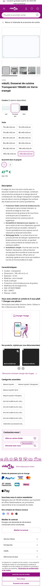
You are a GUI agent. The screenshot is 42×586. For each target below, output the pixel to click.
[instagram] (8, 514)
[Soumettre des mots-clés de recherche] (37, 14)
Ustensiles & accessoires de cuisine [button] (14, 424)
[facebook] (4, 514)
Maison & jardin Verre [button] (10, 390)
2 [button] (10, 165)
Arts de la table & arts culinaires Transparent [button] (14, 407)
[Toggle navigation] (4, 8)
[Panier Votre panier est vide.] (38, 8)
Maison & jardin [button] (8, 384)
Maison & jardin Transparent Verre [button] (14, 396)
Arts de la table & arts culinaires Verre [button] (14, 412)
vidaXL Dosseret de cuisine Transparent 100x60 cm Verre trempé (20, 87)
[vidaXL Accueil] (14, 8)
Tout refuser (21, 579)
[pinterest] (12, 514)
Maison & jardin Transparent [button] (28, 384)
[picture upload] (21, 330)
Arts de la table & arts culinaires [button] (14, 401)
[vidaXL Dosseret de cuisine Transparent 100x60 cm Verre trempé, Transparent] (21, 46)
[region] (21, 572)
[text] (6, 172)
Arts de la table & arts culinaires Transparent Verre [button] (14, 418)
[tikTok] (16, 514)
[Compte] (26, 8)
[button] (6, 111)
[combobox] (21, 15)
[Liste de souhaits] (31, 8)
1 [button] (4, 165)
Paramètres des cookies (21, 583)
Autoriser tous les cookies (21, 574)
